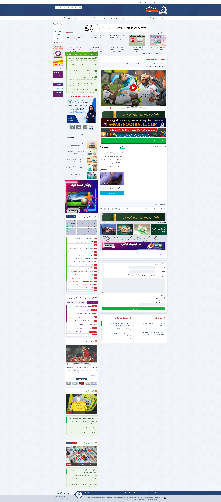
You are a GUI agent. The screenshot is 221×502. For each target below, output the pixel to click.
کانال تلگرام (135, 493)
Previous (68, 354)
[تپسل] (86, 25)
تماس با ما (92, 2)
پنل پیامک (58, 68)
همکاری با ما (100, 2)
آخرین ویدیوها (89, 341)
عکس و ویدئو (115, 18)
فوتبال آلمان (94, 229)
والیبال (95, 231)
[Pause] (102, 184)
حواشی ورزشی (156, 204)
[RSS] (165, 318)
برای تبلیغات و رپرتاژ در (58, 25)
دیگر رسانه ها (153, 2)
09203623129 (58, 43)
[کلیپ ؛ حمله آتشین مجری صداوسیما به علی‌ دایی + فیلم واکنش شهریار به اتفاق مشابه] (81, 355)
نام (164, 267)
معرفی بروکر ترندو (58, 88)
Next (95, 354)
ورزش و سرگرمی (66, 18)
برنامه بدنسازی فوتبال (58, 94)
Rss (88, 492)
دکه (74, 234)
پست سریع (58, 84)
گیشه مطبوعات (91, 18)
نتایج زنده (81, 134)
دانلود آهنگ (58, 80)
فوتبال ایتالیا (73, 226)
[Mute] (104, 184)
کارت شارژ (128, 2)
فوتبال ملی (161, 18)
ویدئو (160, 2)
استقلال (95, 223)
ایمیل (163, 271)
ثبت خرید (112, 193)
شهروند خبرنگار (143, 2)
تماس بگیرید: (58, 39)
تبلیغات (135, 2)
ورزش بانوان (73, 231)
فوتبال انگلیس (83, 226)
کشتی (85, 231)
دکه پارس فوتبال (89, 442)
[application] (133, 88)
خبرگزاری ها (158, 53)
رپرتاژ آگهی (115, 2)
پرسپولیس (84, 223)
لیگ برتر (152, 18)
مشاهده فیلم (82, 379)
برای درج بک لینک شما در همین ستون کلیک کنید (81, 96)
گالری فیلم (84, 234)
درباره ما (108, 2)
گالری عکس (94, 234)
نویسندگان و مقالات (139, 18)
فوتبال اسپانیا (94, 226)
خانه (166, 2)
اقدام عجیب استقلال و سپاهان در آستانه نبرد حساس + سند (83, 418)
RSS (122, 2)
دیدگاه (163, 277)
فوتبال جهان (126, 18)
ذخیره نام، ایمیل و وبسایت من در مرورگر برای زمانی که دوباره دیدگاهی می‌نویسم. (160, 298)
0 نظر (126, 64)
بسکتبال (73, 229)
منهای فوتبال (78, 18)
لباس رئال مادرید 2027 (58, 74)
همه (74, 216)
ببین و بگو (159, 318)
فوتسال (84, 221)
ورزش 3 (156, 202)
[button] (133, 87)
